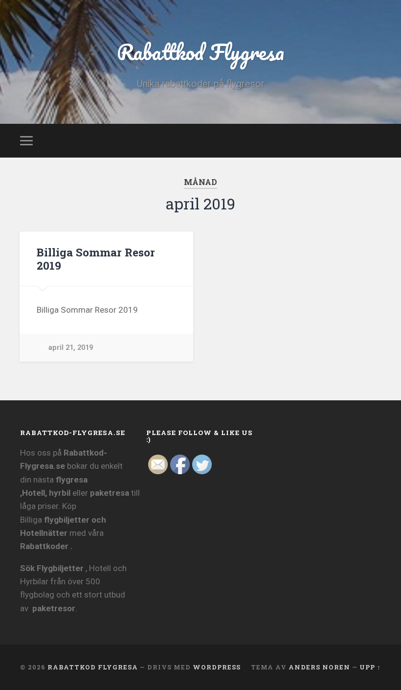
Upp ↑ (370, 667)
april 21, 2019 (70, 348)
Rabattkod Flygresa (200, 51)
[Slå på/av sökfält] (375, 140)
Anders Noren (319, 667)
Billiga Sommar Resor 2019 (96, 259)
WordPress (217, 667)
